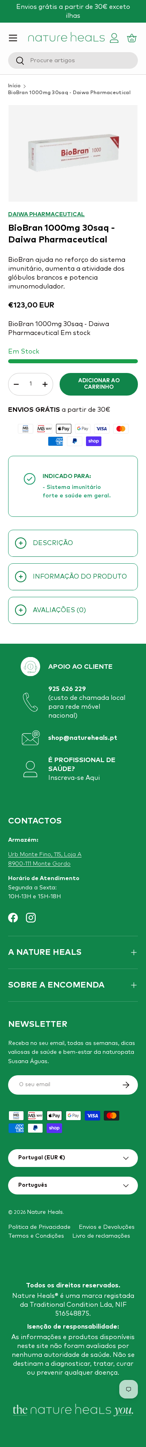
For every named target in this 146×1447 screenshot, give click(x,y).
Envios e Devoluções (107, 1227)
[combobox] (73, 60)
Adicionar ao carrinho (99, 384)
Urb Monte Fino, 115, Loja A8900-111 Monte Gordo (45, 859)
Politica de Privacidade (39, 1227)
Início (14, 86)
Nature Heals (45, 1212)
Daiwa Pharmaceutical (46, 214)
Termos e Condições (36, 1236)
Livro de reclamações (101, 1236)
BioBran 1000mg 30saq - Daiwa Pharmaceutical (69, 93)
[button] (133, 38)
